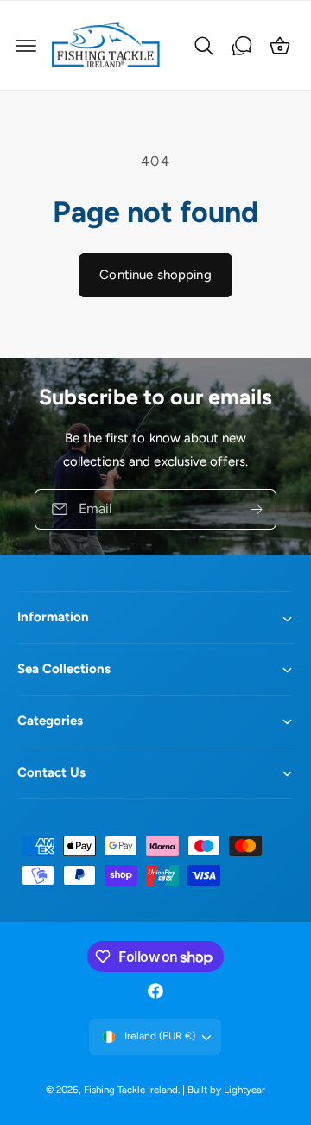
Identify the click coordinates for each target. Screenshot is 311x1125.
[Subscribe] (257, 508)
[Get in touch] (242, 46)
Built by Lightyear (226, 1090)
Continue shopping (155, 275)
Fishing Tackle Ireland (131, 1090)
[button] (26, 46)
